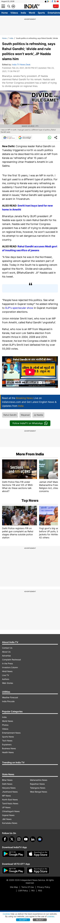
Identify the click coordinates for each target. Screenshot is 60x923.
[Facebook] (5, 839)
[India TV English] (32, 6)
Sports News (8, 736)
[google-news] (40, 839)
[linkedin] (33, 839)
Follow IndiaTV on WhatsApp (28, 423)
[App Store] (38, 853)
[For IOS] (38, 870)
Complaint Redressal (11, 659)
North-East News (10, 799)
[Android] (48, 1)
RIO (33, 890)
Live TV (5, 675)
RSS (40, 890)
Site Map (14, 887)
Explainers (6, 744)
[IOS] (46, 1)
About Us (6, 652)
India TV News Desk (21, 64)
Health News (8, 752)
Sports (41, 12)
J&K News (6, 819)
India (23, 12)
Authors (5, 679)
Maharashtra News (38, 780)
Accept (23, 920)
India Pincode (8, 701)
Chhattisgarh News (11, 811)
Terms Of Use (27, 887)
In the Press (7, 663)
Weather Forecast (10, 697)
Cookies (6, 914)
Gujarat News (8, 815)
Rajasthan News (37, 784)
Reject (39, 920)
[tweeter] (12, 839)
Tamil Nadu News (10, 803)
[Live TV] (56, 6)
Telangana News (37, 788)
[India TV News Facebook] (52, 1)
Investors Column (10, 667)
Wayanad (25, 415)
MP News (6, 795)
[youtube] (26, 839)
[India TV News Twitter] (55, 1)
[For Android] (13, 870)
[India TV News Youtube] (58, 1)
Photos (5, 725)
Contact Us (7, 648)
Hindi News (7, 671)
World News (7, 721)
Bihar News (7, 780)
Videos (14, 12)
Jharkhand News (10, 792)
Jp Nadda (38, 415)
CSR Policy (23, 890)
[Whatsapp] (49, 137)
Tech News (7, 740)
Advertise (6, 655)
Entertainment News (11, 733)
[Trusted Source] (25, 137)
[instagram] (19, 839)
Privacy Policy (43, 887)
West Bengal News (38, 792)
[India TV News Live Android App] (13, 853)
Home (4, 12)
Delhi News (7, 784)
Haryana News (8, 788)
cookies (50, 916)
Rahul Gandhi (10, 415)
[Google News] (9, 137)
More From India (30, 454)
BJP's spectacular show (19, 307)
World (32, 12)
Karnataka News (9, 823)
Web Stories (7, 683)
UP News (6, 807)
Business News (9, 748)
